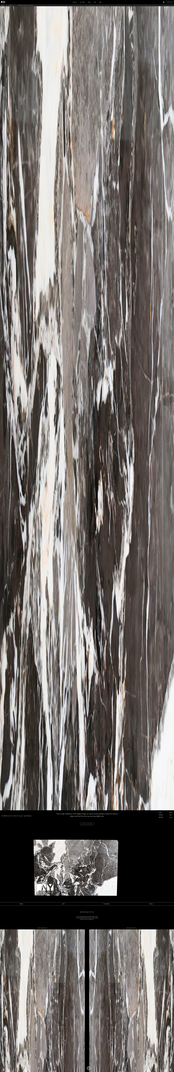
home (2, 5)
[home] (3, 2)
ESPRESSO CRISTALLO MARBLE (26, 5)
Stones (11, 5)
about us (75, 2)
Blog (100, 2)
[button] (89, 2)
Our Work (82, 2)
